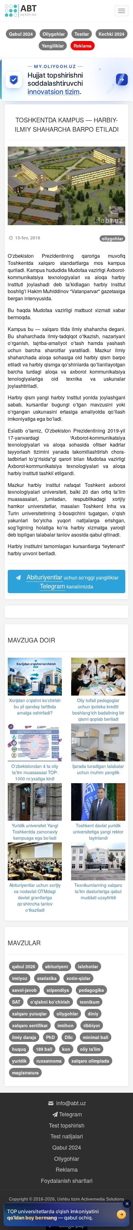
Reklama (67, 1169)
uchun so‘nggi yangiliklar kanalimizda (72, 581)
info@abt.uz (70, 1103)
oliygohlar (112, 238)
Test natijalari (66, 1136)
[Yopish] (127, 1203)
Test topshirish (66, 1125)
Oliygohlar (66, 1158)
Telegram (70, 1114)
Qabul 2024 (66, 1147)
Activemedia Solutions (102, 1198)
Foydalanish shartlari (66, 1180)
